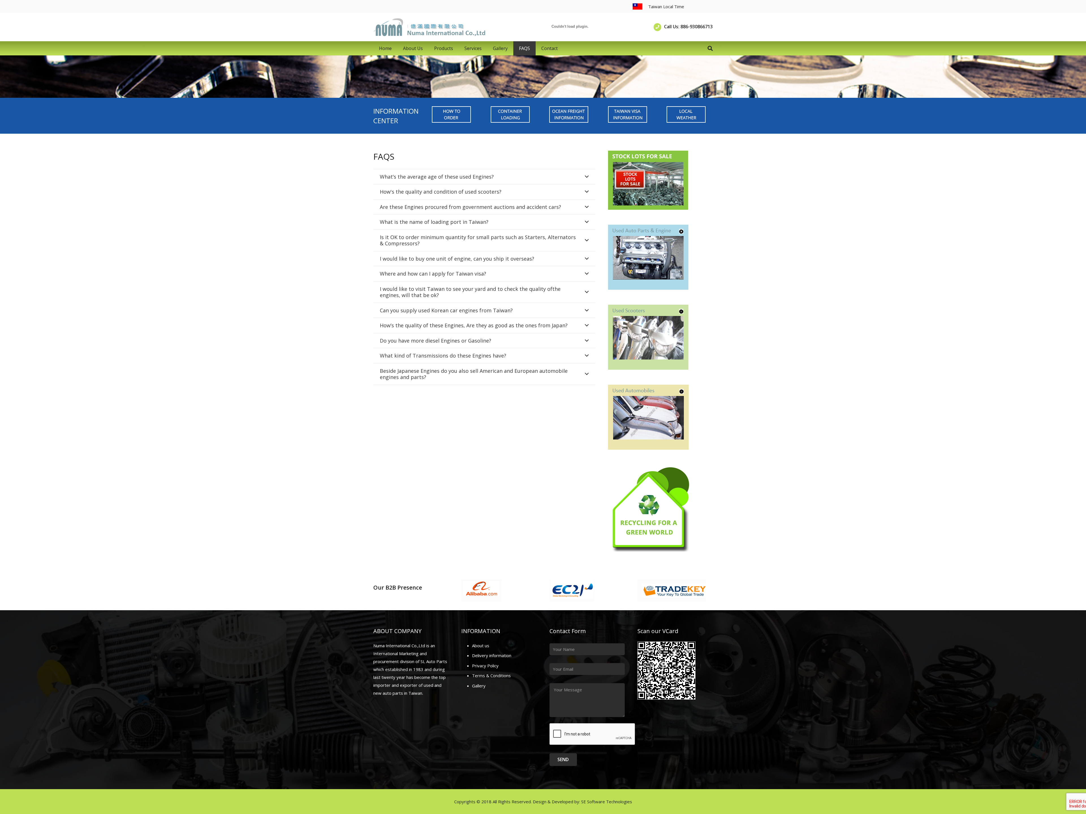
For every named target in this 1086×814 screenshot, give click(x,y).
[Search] (710, 48)
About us (480, 645)
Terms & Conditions (491, 675)
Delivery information (491, 655)
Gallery (479, 686)
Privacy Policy (485, 665)
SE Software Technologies (606, 801)
